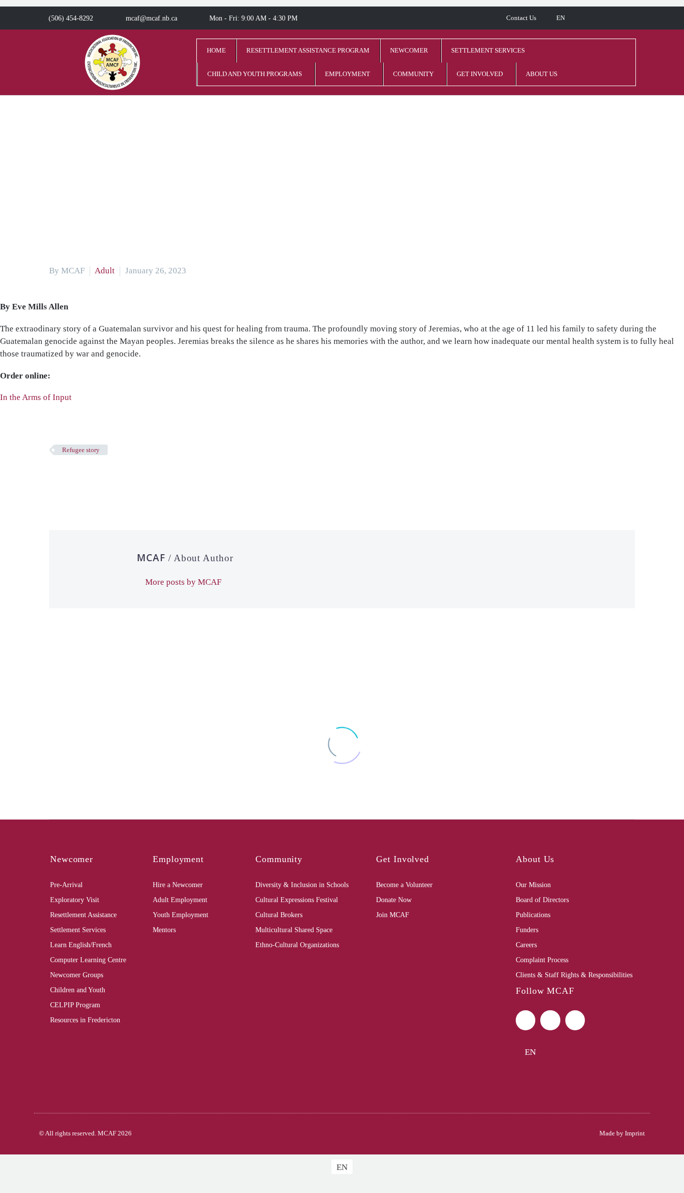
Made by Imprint (622, 1133)
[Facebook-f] (525, 1020)
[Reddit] (131, 479)
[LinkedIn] (116, 479)
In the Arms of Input (36, 397)
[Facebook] (56, 479)
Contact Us (521, 18)
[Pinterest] (86, 479)
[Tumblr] (101, 479)
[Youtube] (575, 1020)
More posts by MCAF (183, 582)
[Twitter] (71, 479)
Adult (105, 270)
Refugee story (81, 450)
